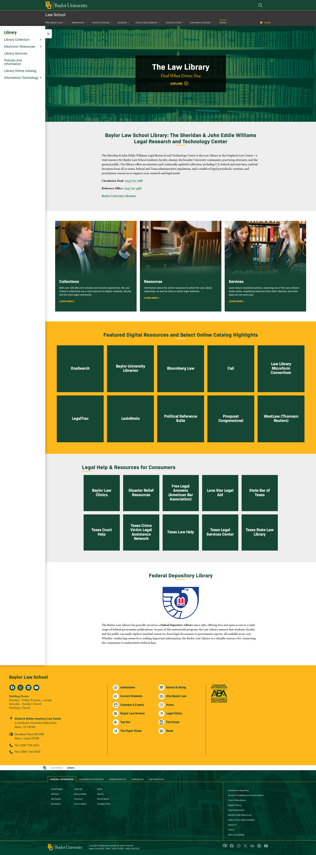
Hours (267, 22)
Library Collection (16, 39)
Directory (78, 798)
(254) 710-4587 (133, 188)
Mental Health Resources (239, 814)
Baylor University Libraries (119, 195)
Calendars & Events (200, 22)
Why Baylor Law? (54, 22)
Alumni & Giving (100, 22)
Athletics (55, 793)
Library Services (15, 53)
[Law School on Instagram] (20, 687)
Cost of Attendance (237, 799)
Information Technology (21, 77)
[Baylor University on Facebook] (231, 847)
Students (122, 22)
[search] (261, 5)
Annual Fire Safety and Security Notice (245, 795)
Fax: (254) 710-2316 (27, 751)
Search (100, 793)
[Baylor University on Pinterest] (258, 847)
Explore (176, 84)
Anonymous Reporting (238, 790)
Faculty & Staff (173, 22)
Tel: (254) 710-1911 (27, 745)
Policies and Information (13, 62)
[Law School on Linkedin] (28, 687)
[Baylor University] (66, 5)
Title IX (231, 829)
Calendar (78, 788)
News (99, 788)
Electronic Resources (19, 46)
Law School (55, 14)
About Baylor (57, 788)
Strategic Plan (103, 803)
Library (222, 22)
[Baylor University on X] (244, 847)
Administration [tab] (117, 779)
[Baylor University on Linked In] (251, 847)
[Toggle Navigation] (48, 33)
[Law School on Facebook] (12, 687)
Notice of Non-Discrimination (241, 819)
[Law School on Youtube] (36, 687)
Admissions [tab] (137, 779)
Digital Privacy (234, 804)
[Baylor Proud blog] (224, 847)
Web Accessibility (236, 834)
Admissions (78, 22)
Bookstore (56, 803)
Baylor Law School (28, 676)
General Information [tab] (62, 779)
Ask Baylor (56, 798)
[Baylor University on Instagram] (238, 847)
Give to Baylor (80, 803)
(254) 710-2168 (134, 180)
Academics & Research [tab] (91, 779)
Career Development (146, 22)
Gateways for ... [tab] (157, 779)
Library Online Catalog (20, 70)
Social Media (103, 798)
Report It (232, 824)
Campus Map (80, 793)
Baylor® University (108, 845)
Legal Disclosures (236, 809)
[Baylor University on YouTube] (265, 847)
